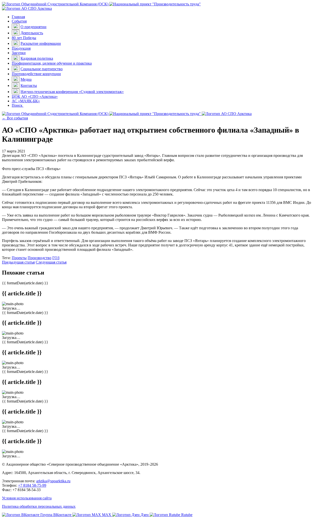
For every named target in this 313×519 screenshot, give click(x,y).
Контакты (29, 85)
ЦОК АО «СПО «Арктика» (35, 96)
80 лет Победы (24, 38)
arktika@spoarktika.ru (53, 481)
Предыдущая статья (18, 262)
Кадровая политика (37, 58)
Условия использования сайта (27, 498)
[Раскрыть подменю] (16, 26)
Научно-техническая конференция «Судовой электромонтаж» (72, 92)
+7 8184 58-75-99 (32, 485)
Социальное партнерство (42, 69)
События (19, 21)
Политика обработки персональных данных (39, 506)
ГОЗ (55, 258)
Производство (39, 258)
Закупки (19, 53)
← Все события (15, 118)
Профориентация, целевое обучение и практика (52, 63)
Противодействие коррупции (36, 74)
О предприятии (33, 27)
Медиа (26, 79)
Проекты (19, 258)
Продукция (21, 48)
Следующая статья (51, 262)
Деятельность (32, 33)
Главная (18, 17)
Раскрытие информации (41, 43)
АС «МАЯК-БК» (26, 101)
